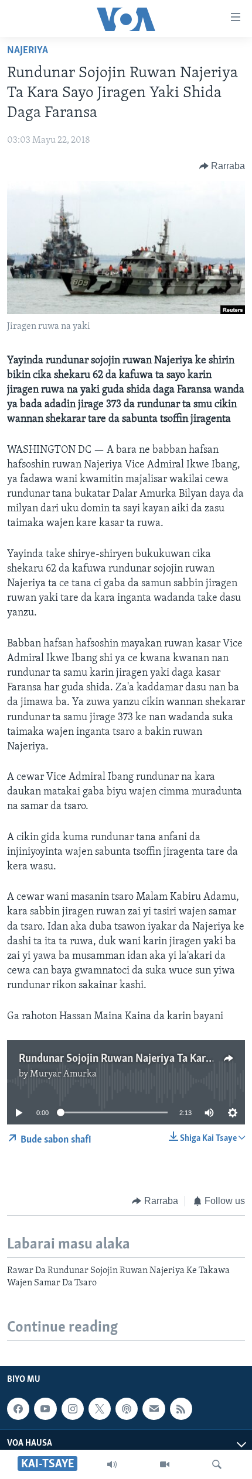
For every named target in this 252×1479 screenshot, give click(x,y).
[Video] (164, 1464)
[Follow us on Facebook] (18, 1409)
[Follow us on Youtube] (45, 1409)
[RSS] (181, 1409)
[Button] (222, 166)
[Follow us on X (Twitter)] (99, 1409)
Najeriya (27, 51)
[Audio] (112, 1464)
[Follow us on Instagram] (73, 1409)
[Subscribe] (153, 1409)
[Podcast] (126, 1409)
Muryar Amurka (63, 1074)
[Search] (216, 1464)
